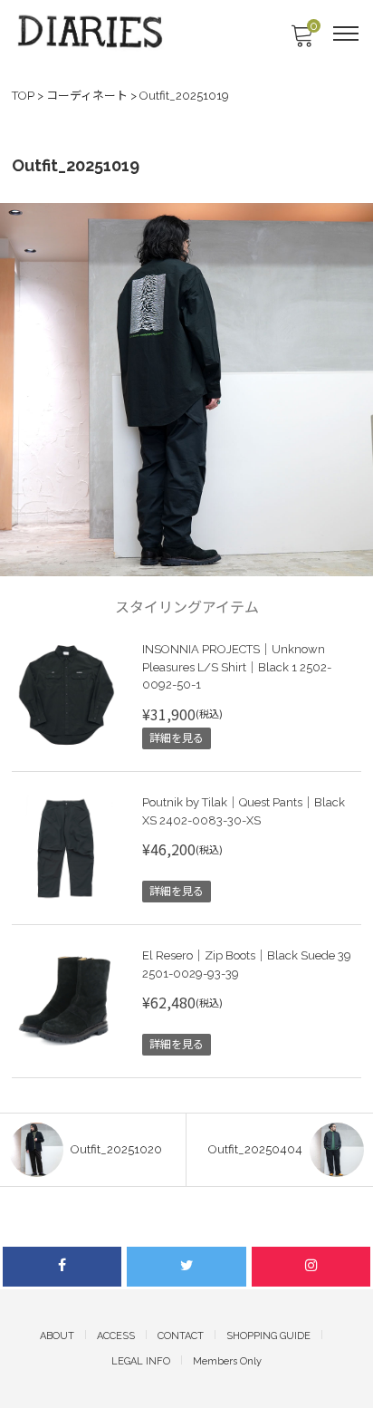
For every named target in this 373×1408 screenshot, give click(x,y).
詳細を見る (176, 738)
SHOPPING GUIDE (268, 1336)
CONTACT (181, 1336)
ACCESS (116, 1336)
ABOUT (57, 1336)
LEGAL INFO (140, 1361)
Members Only (227, 1361)
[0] (301, 41)
